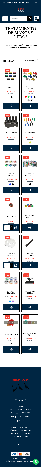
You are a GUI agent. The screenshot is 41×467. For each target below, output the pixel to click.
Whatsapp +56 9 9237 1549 (20, 413)
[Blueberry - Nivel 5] (10, 301)
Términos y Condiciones (20, 430)
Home (6, 45)
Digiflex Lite (11, 133)
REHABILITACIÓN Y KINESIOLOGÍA (24, 45)
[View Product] (11, 106)
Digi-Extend (11, 217)
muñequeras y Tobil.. (30, 292)
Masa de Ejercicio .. (11, 175)
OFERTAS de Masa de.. (11, 292)
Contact (20, 406)
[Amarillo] (30, 142)
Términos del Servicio (20, 427)
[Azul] (31, 97)
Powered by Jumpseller (28, 461)
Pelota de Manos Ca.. (30, 175)
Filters (30, 61)
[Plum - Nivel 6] (13, 301)
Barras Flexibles (30, 254)
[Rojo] (26, 97)
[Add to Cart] (15, 227)
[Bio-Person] (20, 10)
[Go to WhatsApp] (22, 445)
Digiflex (11, 87)
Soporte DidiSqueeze (11, 254)
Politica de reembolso (20, 434)
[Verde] (29, 97)
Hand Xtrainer (11, 334)
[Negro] (11, 97)
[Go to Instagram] (18, 445)
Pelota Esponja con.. (29, 334)
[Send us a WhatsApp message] (36, 462)
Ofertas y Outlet (20, 437)
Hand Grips (30, 133)
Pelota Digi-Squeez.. (30, 217)
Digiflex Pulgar (29, 87)
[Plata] (29, 100)
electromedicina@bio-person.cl (20, 409)
